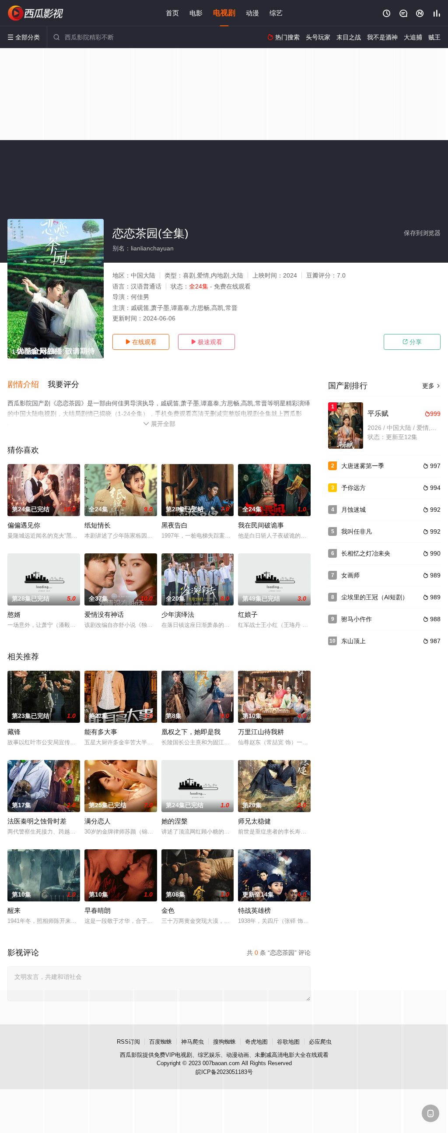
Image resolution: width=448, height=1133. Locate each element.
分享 (412, 341)
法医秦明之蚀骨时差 (36, 821)
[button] (27, 384)
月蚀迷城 (353, 509)
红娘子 (248, 614)
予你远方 (353, 487)
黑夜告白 (174, 525)
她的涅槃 (174, 821)
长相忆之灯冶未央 (365, 553)
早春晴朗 (97, 910)
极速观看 (206, 341)
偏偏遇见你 (23, 525)
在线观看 (141, 341)
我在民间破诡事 (261, 525)
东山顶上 (353, 640)
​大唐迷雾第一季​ (362, 465)
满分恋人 (97, 821)
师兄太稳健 (254, 821)
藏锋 (14, 731)
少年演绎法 (177, 614)
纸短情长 (97, 525)
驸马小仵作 (356, 619)
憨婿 (14, 614)
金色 (168, 910)
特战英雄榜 (254, 910)
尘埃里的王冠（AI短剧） (374, 597)
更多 (431, 385)
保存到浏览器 (422, 232)
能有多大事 (100, 731)
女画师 (350, 575)
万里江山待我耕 (261, 731)
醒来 (14, 910)
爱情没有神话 (104, 614)
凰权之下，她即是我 (190, 731)
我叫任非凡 (356, 531)
